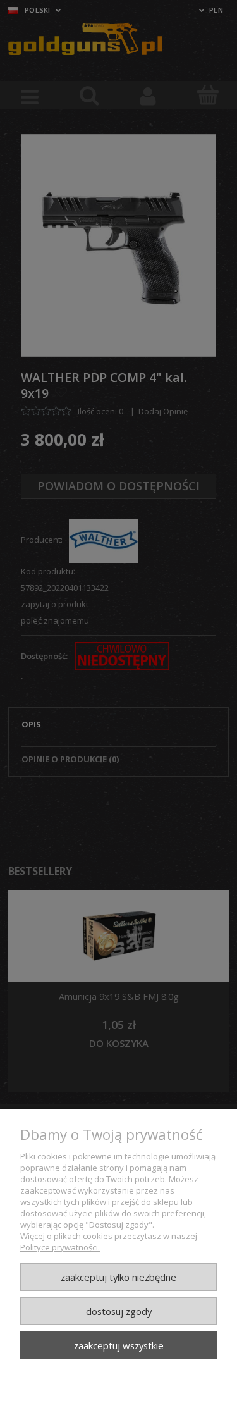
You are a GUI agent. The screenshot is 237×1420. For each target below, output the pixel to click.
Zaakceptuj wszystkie (119, 1345)
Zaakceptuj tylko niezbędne (118, 1277)
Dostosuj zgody (119, 1311)
